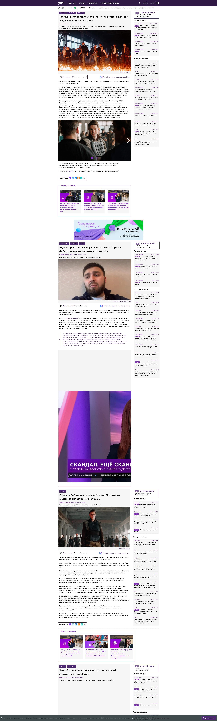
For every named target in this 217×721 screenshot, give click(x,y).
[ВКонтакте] (76, 178)
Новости (72, 3)
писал (69, 171)
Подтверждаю (208, 718)
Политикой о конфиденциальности (156, 718)
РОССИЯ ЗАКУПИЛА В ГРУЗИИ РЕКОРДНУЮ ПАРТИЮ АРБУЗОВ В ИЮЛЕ (121, 8)
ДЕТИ (81, 243)
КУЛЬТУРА (71, 12)
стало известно (71, 318)
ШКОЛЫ (74, 243)
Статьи (81, 3)
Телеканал (93, 3)
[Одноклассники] (78, 178)
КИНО (62, 12)
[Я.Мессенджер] (81, 178)
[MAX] (70, 178)
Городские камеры (110, 3)
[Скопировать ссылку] (84, 178)
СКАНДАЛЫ (64, 243)
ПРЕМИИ (80, 12)
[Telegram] (73, 178)
